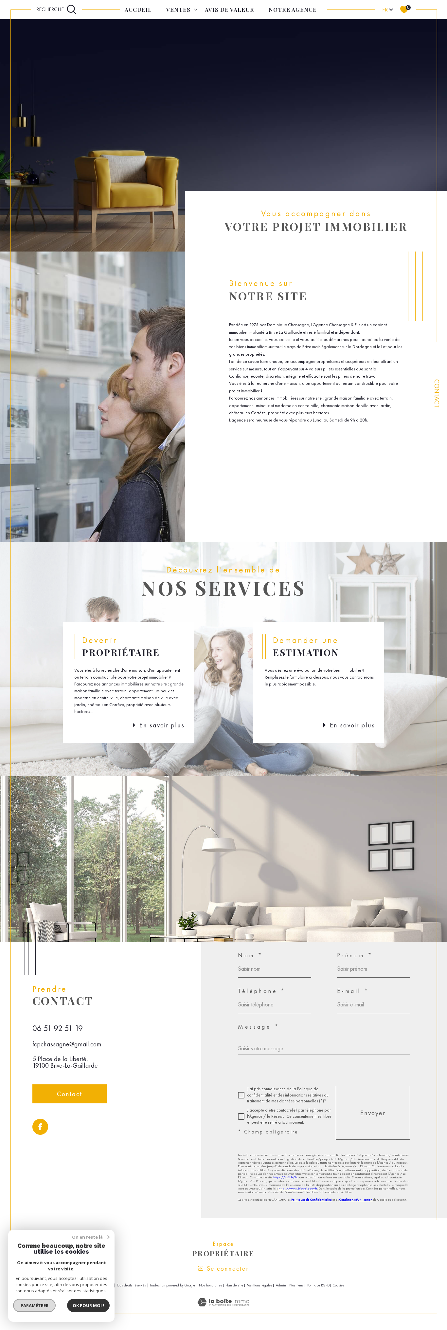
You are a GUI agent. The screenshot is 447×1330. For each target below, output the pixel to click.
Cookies (338, 1285)
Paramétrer (34, 1305)
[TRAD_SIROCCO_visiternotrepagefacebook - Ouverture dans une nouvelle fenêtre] (40, 1127)
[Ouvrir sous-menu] (195, 9)
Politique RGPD (318, 1285)
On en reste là (87, 1237)
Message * (259, 1027)
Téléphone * (262, 991)
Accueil (138, 9)
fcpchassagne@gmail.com (66, 1044)
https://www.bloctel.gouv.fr (297, 1188)
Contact (437, 393)
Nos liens (296, 1285)
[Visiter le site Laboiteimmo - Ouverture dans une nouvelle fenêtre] (223, 1309)
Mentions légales (259, 1285)
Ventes (178, 9)
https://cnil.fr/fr (285, 1177)
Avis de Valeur (229, 9)
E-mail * (353, 991)
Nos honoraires (210, 1285)
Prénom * (355, 955)
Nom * (250, 955)
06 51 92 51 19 (57, 1028)
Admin (281, 1285)
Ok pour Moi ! (88, 1305)
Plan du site (234, 1285)
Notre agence (293, 9)
